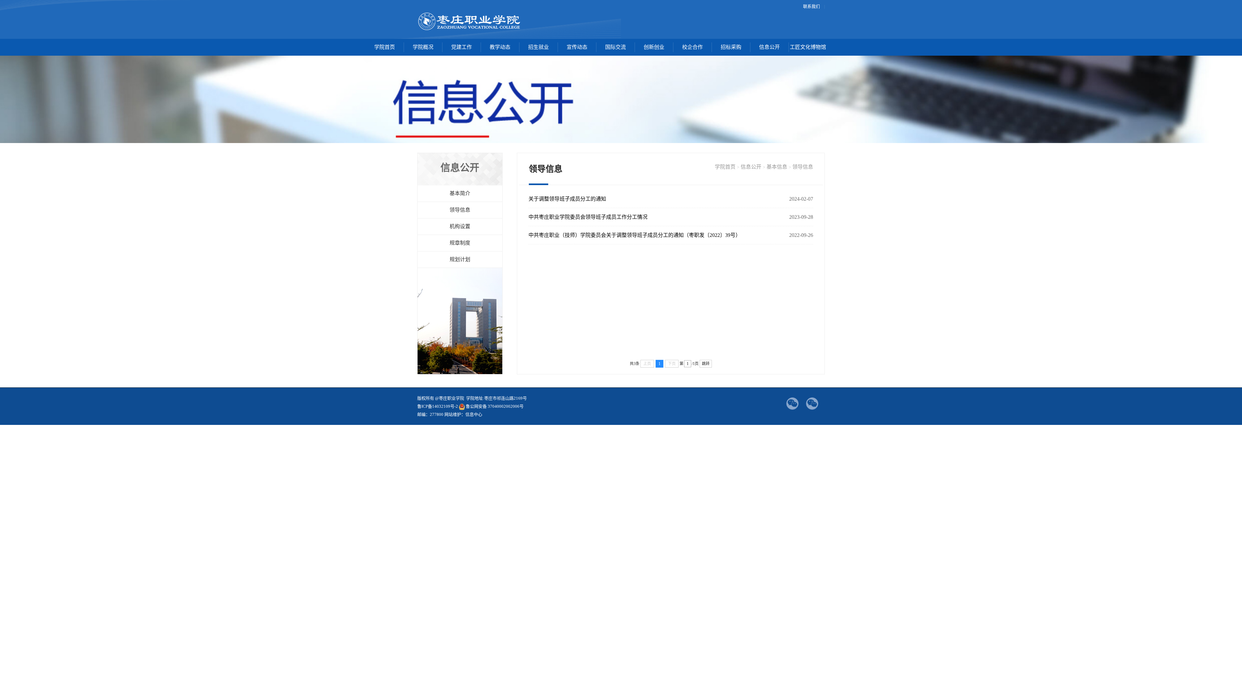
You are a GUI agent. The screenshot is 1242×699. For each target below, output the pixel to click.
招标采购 (731, 47)
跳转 (706, 363)
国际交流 (615, 47)
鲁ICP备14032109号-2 (437, 406)
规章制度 (460, 243)
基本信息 (777, 167)
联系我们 (811, 6)
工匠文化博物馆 (808, 47)
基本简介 (460, 193)
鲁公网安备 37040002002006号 (495, 406)
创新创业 (654, 47)
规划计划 (460, 259)
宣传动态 (577, 47)
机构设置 (460, 226)
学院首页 (384, 47)
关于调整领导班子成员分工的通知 (567, 199)
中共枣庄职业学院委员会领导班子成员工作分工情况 (588, 217)
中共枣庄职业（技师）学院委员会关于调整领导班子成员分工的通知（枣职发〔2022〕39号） (634, 235)
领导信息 (460, 210)
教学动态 (500, 47)
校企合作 (692, 47)
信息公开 (769, 47)
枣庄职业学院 (469, 21)
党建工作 (461, 47)
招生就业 (538, 47)
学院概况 (423, 47)
